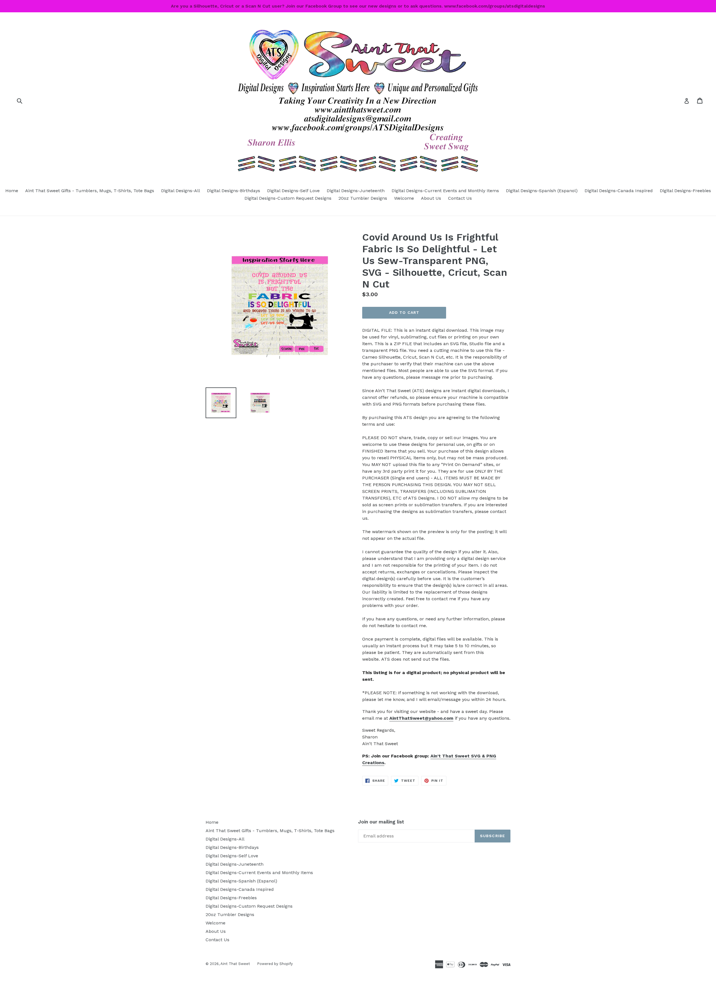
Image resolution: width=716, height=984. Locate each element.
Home (11, 190)
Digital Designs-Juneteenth (356, 190)
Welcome (404, 198)
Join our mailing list (381, 822)
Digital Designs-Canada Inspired (619, 190)
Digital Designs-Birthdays (233, 190)
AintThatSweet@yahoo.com (421, 718)
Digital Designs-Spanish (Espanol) (542, 190)
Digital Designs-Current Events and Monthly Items (445, 190)
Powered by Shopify (275, 964)
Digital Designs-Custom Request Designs (287, 198)
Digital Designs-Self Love (293, 190)
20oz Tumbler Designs (362, 198)
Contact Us (460, 198)
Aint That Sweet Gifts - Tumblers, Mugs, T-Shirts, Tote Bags (89, 190)
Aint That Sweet (235, 964)
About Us (431, 198)
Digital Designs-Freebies (685, 190)
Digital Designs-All (180, 190)
